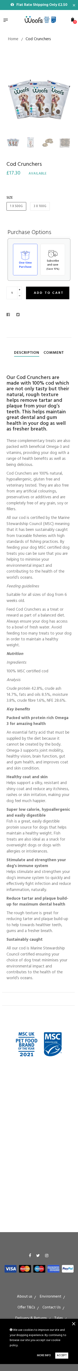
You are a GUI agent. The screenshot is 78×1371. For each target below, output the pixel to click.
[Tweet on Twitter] (18, 315)
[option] (39, 98)
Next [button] (65, 99)
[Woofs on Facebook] (30, 1256)
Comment (54, 353)
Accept (62, 1355)
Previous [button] (13, 99)
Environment (50, 1296)
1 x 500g (16, 206)
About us (24, 1296)
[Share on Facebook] (9, 315)
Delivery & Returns (31, 1318)
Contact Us (51, 1307)
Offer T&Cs (26, 1307)
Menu (6, 20)
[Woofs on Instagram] (46, 1256)
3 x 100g (40, 206)
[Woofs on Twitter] (38, 1256)
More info (44, 1355)
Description (26, 353)
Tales (58, 1318)
